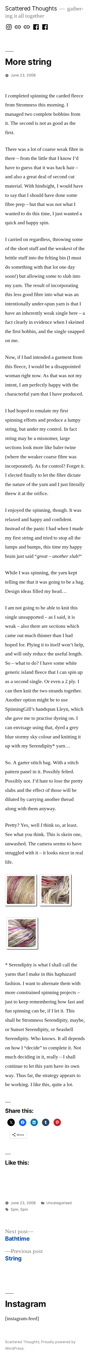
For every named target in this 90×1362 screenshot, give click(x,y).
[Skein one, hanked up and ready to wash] (22, 948)
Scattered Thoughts (31, 8)
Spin (14, 1209)
